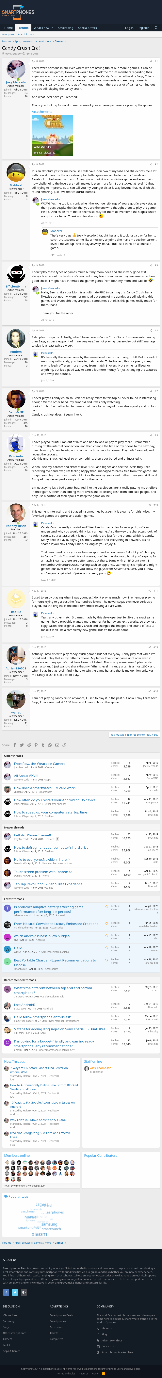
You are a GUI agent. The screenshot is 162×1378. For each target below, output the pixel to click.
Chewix (18, 1050)
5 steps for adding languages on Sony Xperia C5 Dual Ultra (59, 1029)
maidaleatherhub (23, 927)
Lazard (154, 990)
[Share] (151, 61)
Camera (49, 767)
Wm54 (17, 952)
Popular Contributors (100, 1155)
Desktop (49, 816)
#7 (156, 391)
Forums (22, 28)
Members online (17, 1155)
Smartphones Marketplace (117, 1352)
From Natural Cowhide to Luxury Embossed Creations (56, 923)
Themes (49, 839)
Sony (43, 1033)
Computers (56, 1339)
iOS (12, 1079)
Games (49, 887)
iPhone (45, 875)
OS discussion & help (52, 996)
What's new (41, 28)
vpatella (18, 792)
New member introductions (57, 863)
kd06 (155, 862)
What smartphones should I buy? (56, 1050)
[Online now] (15, 78)
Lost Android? (24, 1004)
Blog (104, 1334)
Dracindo (47, 353)
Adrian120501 (16, 668)
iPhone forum (11, 1315)
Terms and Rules (66, 1373)
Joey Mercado (13, 53)
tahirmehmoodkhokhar (26, 915)
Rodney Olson (16, 526)
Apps (48, 779)
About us (84, 1373)
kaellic (16, 612)
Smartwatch (45, 792)
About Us (107, 1328)
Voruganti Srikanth (148, 874)
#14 (156, 691)
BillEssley (19, 1033)
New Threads (14, 1061)
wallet (16, 712)
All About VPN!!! (26, 775)
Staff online (93, 1061)
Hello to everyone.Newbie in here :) (42, 859)
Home (8, 28)
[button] (52, 27)
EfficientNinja (16, 286)
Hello (18, 948)
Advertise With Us (112, 1340)
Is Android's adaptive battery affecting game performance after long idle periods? (49, 909)
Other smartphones (55, 804)
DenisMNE (16, 412)
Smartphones (58, 1321)
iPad (12, 1144)
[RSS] (103, 1373)
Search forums (26, 34)
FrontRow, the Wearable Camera (40, 763)
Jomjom (16, 351)
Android (60, 915)
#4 (156, 330)
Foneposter (152, 802)
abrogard (19, 996)
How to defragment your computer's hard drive (51, 847)
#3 (156, 265)
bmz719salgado (23, 1021)
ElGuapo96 (20, 1008)
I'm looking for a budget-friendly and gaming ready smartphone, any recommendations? (54, 1043)
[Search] (156, 27)
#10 (156, 505)
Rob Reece (152, 850)
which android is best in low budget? (42, 936)
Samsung (8, 1321)
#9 (156, 435)
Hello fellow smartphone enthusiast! (42, 1017)
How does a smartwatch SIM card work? (45, 788)
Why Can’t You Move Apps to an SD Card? (38, 1120)
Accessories (56, 927)
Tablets (7, 1345)
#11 (156, 590)
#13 (156, 647)
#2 (156, 164)
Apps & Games (11, 1351)
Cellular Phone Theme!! (32, 835)
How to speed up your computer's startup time (50, 812)
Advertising (65, 28)
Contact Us (108, 1346)
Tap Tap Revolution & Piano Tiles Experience (48, 884)
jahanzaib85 (20, 969)
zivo (16, 940)
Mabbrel (16, 185)
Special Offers (87, 28)
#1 (156, 61)
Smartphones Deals (61, 1315)
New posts (8, 34)
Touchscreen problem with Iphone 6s (43, 871)
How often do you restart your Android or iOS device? (55, 800)
